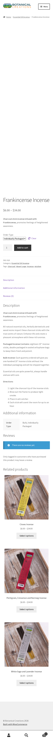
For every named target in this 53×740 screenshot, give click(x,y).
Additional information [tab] (14, 288)
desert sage (21, 266)
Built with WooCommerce (15, 724)
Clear (33, 238)
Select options (27, 535)
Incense (30, 266)
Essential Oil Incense (21, 17)
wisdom (38, 266)
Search (26, 735)
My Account (9, 735)
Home (8, 17)
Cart (40, 733)
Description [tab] (8, 280)
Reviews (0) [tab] (8, 296)
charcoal (11, 266)
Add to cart (22, 247)
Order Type (8, 234)
